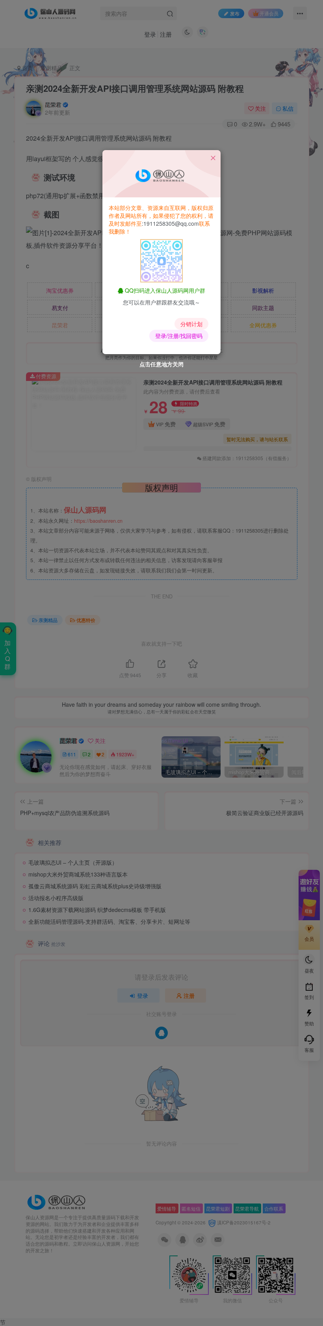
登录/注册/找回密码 (178, 336)
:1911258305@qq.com (170, 223)
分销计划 (191, 324)
